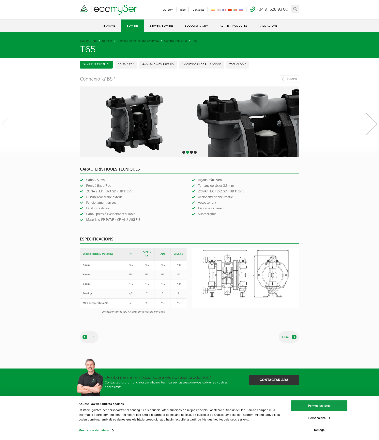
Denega (319, 430)
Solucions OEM (196, 25)
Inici (94, 41)
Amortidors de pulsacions (201, 64)
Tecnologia (237, 64)
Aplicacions (268, 25)
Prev (7, 124)
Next (371, 124)
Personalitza (317, 418)
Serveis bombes (162, 25)
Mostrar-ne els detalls (94, 430)
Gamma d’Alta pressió (158, 64)
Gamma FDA (126, 64)
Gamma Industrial (175, 41)
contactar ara (274, 380)
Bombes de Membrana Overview (138, 41)
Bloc (183, 9)
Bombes (133, 25)
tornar (292, 79)
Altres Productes (233, 25)
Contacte (198, 9)
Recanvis (108, 25)
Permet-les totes (319, 405)
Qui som (168, 9)
